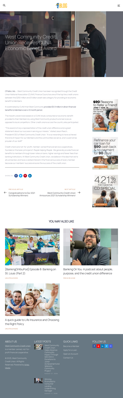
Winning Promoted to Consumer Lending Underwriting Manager (47, 386)
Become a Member (71, 346)
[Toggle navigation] (100, 6)
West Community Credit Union (18, 346)
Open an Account (70, 354)
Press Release (69, 278)
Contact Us (68, 357)
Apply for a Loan (70, 350)
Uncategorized (11, 278)
